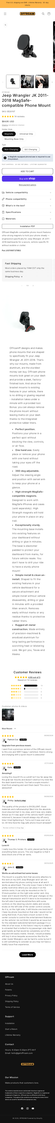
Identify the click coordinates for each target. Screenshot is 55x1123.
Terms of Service (12, 1007)
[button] (5, 14)
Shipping (5, 125)
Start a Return (11, 1029)
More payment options (27, 185)
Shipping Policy (12, 276)
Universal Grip (26, 134)
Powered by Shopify (34, 1118)
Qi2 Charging (31, 149)
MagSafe (9, 134)
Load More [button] (27, 954)
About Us (9, 984)
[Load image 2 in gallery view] (27, 81)
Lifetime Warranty (12, 1035)
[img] (8, 736)
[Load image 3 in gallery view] (42, 81)
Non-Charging (11, 149)
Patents (8, 990)
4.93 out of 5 (34, 677)
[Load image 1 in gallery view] (13, 81)
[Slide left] (3, 82)
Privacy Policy (11, 995)
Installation (10, 1023)
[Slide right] (52, 82)
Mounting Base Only (14, 139)
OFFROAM (23, 1118)
